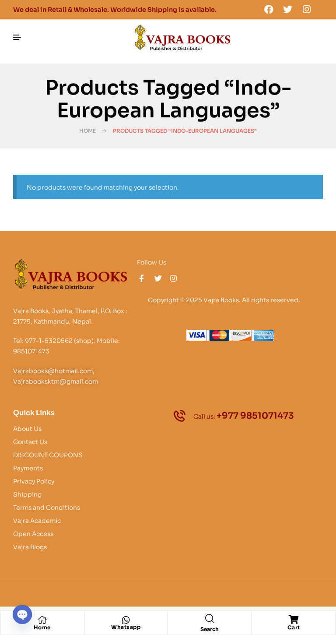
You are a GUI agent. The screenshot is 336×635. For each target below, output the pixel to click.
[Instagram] (306, 9)
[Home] (42, 619)
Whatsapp (125, 627)
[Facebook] (268, 9)
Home (87, 130)
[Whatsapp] (126, 620)
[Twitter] (287, 9)
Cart (293, 627)
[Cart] (293, 619)
